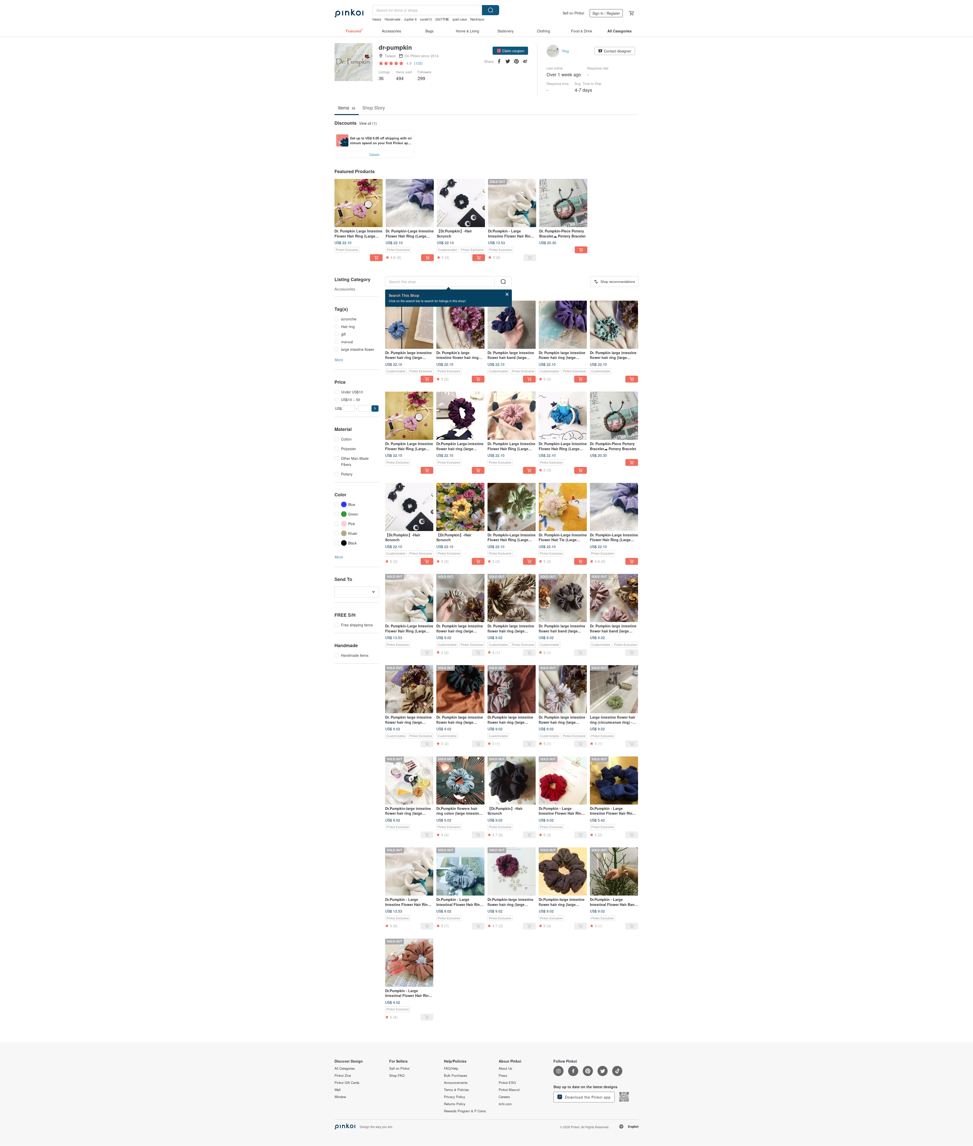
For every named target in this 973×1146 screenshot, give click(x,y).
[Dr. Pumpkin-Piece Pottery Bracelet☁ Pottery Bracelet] (563, 203)
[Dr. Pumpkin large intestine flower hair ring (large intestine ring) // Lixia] (614, 325)
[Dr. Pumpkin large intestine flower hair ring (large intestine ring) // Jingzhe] (563, 325)
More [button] (339, 359)
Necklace (477, 19)
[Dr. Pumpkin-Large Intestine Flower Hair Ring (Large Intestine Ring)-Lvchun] (512, 507)
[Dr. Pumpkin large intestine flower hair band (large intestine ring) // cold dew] (512, 325)
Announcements (456, 1082)
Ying (565, 50)
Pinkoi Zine (342, 1075)
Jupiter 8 (410, 19)
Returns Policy (454, 1104)
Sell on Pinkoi (573, 12)
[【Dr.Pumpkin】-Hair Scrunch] (461, 203)
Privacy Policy (454, 1097)
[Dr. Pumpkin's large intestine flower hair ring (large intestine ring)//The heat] (460, 325)
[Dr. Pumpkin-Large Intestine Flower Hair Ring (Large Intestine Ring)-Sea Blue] (563, 416)
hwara (376, 19)
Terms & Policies (456, 1090)
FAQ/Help (451, 1068)
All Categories (344, 1068)
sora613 (426, 19)
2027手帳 (442, 19)
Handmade (392, 19)
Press (503, 1075)
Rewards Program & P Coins (465, 1111)
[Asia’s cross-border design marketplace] (348, 13)
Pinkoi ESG (507, 1082)
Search (490, 10)
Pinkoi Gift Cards (347, 1082)
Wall (337, 1090)
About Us (505, 1068)
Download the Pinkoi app (587, 1097)
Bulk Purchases (455, 1075)
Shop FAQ (396, 1075)
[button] (510, 51)
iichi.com (505, 1104)
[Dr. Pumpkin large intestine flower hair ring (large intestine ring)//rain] (409, 325)
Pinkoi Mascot (509, 1090)
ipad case (460, 19)
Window (340, 1097)
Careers (504, 1097)
